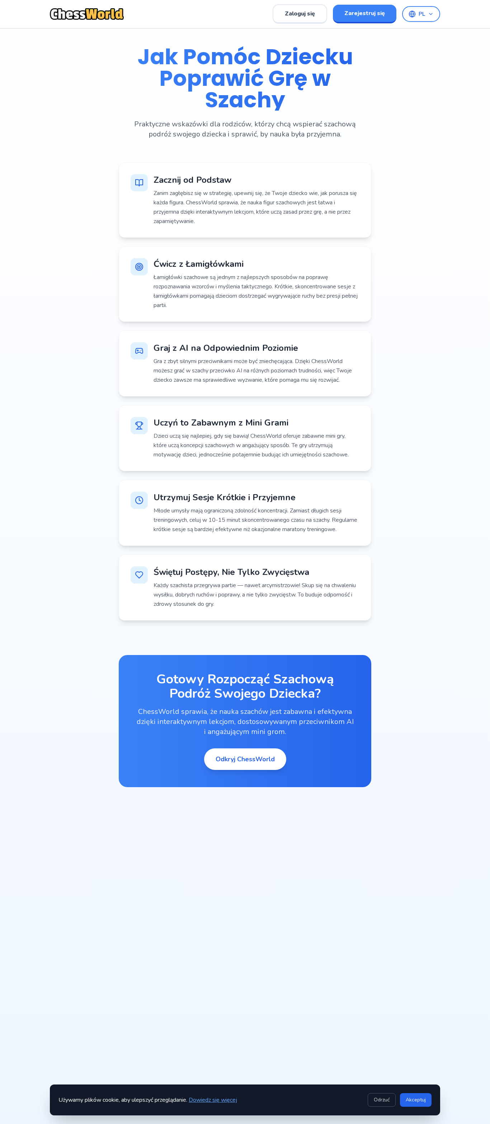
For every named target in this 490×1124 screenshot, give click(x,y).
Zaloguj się (300, 14)
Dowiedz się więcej (213, 1100)
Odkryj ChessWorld (245, 759)
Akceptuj (416, 1099)
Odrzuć (382, 1099)
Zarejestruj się (364, 13)
